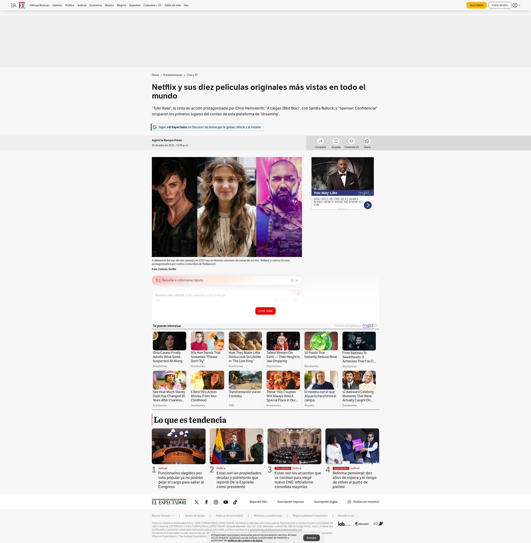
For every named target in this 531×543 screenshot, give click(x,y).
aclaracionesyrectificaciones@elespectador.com (276, 529)
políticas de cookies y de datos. (245, 540)
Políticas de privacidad (229, 515)
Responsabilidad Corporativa (310, 515)
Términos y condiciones (268, 515)
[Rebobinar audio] (276, 301)
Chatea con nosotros (366, 502)
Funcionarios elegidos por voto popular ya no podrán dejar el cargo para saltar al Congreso (181, 480)
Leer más (265, 311)
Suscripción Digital (325, 502)
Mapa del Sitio (258, 502)
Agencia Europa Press (167, 140)
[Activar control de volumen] (295, 301)
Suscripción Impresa (291, 502)
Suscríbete (477, 5)
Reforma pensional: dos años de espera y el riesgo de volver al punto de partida (354, 480)
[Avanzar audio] (282, 301)
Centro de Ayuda (195, 515)
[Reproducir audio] (158, 300)
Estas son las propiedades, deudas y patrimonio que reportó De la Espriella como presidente (239, 480)
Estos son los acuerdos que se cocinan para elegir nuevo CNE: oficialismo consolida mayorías (298, 480)
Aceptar (312, 538)
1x (288, 300)
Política (221, 468)
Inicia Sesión (500, 5)
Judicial (162, 468)
